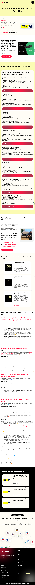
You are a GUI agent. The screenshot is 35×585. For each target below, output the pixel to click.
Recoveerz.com (21, 562)
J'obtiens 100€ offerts (6, 56)
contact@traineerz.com (23, 567)
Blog (19, 556)
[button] (32, 2)
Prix (19, 554)
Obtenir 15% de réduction (7, 249)
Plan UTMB (3, 577)
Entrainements (20, 557)
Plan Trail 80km (4, 570)
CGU (19, 559)
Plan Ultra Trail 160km (5, 575)
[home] (5, 2)
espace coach (4, 460)
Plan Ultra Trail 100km (5, 572)
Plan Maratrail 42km (4, 567)
